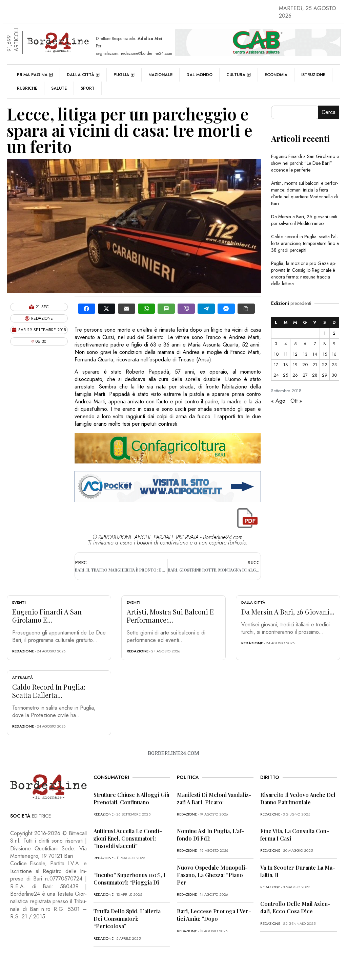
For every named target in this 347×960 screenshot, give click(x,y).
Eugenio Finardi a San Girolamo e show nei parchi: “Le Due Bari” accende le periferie (305, 163)
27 (305, 375)
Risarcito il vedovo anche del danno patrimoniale (297, 798)
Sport (88, 88)
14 (314, 354)
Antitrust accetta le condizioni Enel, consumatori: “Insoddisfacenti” (128, 838)
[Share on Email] (126, 309)
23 (334, 364)
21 (314, 364)
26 (295, 375)
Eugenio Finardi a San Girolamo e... (47, 615)
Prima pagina (32, 75)
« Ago (278, 401)
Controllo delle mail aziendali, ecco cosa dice (295, 907)
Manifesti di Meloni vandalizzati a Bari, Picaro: (214, 798)
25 (285, 375)
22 (324, 364)
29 (324, 375)
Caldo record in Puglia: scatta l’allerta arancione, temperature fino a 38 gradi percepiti (305, 243)
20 (305, 364)
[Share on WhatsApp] (146, 309)
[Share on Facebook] (86, 309)
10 (276, 354)
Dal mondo (199, 75)
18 (285, 364)
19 (295, 364)
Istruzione (313, 75)
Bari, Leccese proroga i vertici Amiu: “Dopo (214, 915)
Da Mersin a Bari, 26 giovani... (287, 611)
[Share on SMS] (166, 309)
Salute (59, 88)
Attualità (22, 677)
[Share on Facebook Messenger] (226, 309)
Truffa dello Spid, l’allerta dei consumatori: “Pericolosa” (127, 919)
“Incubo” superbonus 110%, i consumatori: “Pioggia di (129, 878)
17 (276, 364)
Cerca (328, 112)
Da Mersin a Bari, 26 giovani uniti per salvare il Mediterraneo (304, 220)
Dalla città (80, 75)
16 (334, 354)
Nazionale (160, 75)
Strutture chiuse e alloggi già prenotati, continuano (131, 798)
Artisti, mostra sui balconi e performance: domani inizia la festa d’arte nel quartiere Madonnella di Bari (304, 193)
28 (315, 375)
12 (295, 354)
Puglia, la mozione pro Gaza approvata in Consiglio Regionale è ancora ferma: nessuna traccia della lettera (303, 273)
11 (286, 354)
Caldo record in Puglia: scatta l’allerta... (48, 690)
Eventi (19, 602)
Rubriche (27, 88)
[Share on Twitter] (106, 309)
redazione (23, 651)
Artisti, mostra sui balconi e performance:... (170, 615)
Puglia (121, 75)
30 (334, 375)
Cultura (235, 75)
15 (325, 354)
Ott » (296, 401)
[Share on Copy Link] (246, 309)
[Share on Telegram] (206, 309)
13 (305, 354)
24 (276, 375)
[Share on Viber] (186, 309)
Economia (276, 75)
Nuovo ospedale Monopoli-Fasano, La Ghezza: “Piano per (212, 875)
